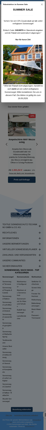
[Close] (42, 4)
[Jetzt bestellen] (23, 64)
